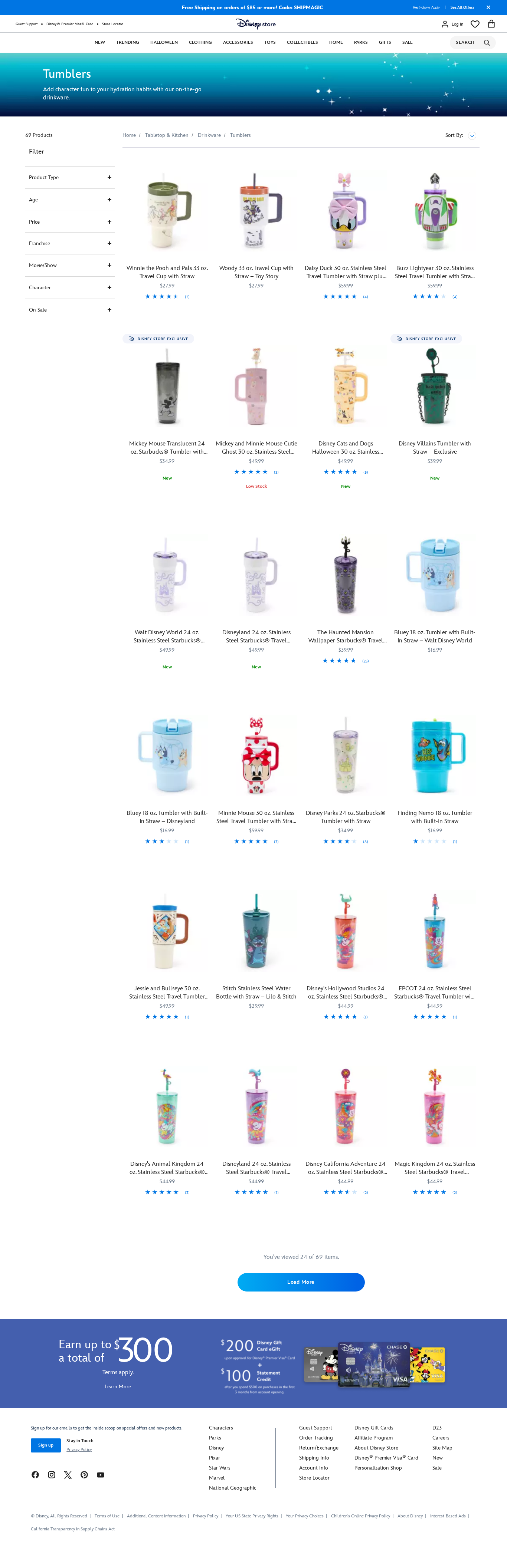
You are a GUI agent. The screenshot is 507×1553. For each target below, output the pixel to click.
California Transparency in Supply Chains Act (73, 1529)
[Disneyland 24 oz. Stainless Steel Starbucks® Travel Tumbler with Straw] (257, 1107)
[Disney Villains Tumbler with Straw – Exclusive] (435, 386)
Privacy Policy (79, 1449)
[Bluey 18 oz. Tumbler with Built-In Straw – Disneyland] (167, 756)
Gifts (385, 42)
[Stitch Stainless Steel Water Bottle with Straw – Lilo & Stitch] (257, 931)
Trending (127, 42)
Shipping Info (314, 1458)
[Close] (486, 10)
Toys (270, 42)
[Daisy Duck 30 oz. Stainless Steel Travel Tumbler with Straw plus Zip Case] (346, 211)
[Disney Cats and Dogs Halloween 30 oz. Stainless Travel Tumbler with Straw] (346, 386)
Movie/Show (43, 265)
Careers (440, 1438)
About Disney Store (376, 1448)
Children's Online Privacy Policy (360, 1516)
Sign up (45, 1445)
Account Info (313, 1468)
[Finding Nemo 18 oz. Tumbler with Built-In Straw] (435, 756)
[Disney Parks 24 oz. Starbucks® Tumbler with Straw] (346, 756)
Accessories (238, 42)
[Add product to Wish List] (203, 163)
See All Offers (462, 7)
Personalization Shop (378, 1468)
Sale (407, 42)
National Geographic (232, 1488)
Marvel (217, 1478)
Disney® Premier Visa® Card (69, 24)
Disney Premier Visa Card (386, 1458)
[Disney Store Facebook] (35, 1474)
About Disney (410, 1516)
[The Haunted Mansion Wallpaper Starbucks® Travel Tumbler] (346, 575)
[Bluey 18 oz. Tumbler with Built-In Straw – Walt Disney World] (435, 575)
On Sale (38, 310)
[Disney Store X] (67, 1474)
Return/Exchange (318, 1448)
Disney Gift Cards (373, 1428)
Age (33, 200)
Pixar (214, 1458)
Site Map (442, 1448)
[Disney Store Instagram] (51, 1474)
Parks (361, 42)
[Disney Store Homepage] (256, 24)
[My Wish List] (475, 24)
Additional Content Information (156, 1516)
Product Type (44, 177)
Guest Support (26, 24)
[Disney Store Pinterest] (84, 1474)
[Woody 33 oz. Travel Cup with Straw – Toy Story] (257, 211)
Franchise (39, 243)
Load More (301, 1282)
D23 (437, 1428)
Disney (216, 1448)
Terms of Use (107, 1516)
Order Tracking (316, 1438)
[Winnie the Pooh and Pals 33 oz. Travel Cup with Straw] (167, 211)
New (100, 42)
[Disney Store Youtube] (100, 1474)
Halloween (164, 42)
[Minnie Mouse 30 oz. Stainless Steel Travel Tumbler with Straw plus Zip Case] (257, 756)
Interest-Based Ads (448, 1516)
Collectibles (302, 42)
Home (336, 42)
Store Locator (112, 24)
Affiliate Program (373, 1438)
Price (34, 222)
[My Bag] (491, 24)
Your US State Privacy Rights (252, 1516)
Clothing (200, 42)
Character (40, 287)
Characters (221, 1428)
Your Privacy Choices (305, 1516)
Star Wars (219, 1468)
